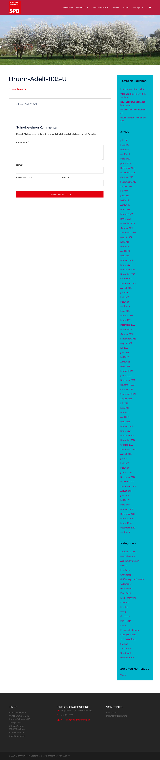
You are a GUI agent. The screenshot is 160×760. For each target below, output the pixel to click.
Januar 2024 (126, 265)
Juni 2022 (124, 352)
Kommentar (22, 142)
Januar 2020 (126, 472)
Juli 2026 (124, 140)
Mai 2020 (124, 467)
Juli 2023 (124, 292)
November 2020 (127, 440)
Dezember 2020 (127, 435)
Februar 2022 (126, 371)
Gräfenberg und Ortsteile (132, 579)
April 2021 (125, 417)
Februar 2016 (126, 518)
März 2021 (125, 421)
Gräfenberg (125, 574)
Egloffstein (125, 570)
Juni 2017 (124, 495)
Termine (115, 7)
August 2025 (126, 186)
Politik (123, 625)
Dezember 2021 (127, 380)
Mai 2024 (124, 246)
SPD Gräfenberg (128, 639)
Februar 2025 (126, 214)
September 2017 (128, 486)
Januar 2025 (126, 218)
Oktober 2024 (126, 228)
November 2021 (127, 384)
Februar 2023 (126, 315)
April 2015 (125, 532)
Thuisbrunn (125, 648)
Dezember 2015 (127, 527)
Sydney (66, 755)
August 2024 (126, 237)
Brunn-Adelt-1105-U (18, 89)
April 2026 (125, 154)
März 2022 (125, 366)
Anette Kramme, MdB (19, 715)
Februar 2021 (126, 426)
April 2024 (125, 251)
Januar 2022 (126, 375)
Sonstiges (137, 7)
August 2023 (126, 288)
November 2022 (127, 329)
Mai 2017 (124, 500)
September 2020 (128, 449)
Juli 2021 (124, 403)
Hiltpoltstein (126, 588)
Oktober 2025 (126, 177)
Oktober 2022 (126, 334)
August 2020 (126, 454)
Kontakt (126, 7)
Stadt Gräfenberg (17, 736)
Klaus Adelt (125, 593)
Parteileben (125, 620)
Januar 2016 (126, 523)
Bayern (123, 565)
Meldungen (68, 7)
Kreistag (124, 607)
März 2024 (125, 255)
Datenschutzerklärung (116, 715)
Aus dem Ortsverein (129, 560)
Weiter (123, 675)
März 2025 (125, 209)
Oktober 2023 (126, 278)
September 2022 (128, 338)
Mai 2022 (124, 357)
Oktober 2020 (126, 444)
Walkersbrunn (127, 657)
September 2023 (128, 283)
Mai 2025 (124, 200)
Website (65, 177)
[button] (150, 8)
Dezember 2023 (127, 269)
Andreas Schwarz (128, 551)
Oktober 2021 (126, 389)
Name (20, 164)
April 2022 (125, 361)
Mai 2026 (124, 149)
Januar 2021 (126, 431)
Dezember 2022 (127, 324)
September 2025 (128, 181)
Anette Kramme (127, 556)
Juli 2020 (124, 458)
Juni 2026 (124, 145)
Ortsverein (80, 7)
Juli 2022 (124, 347)
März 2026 (125, 158)
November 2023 (127, 274)
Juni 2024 (124, 241)
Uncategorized (127, 653)
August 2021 (126, 398)
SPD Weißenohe (16, 726)
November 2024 (127, 223)
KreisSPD (124, 602)
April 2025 (125, 205)
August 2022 (126, 343)
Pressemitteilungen (129, 630)
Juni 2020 (124, 463)
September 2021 (128, 394)
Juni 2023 (124, 297)
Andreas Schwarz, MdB (19, 719)
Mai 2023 (124, 301)
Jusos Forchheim (16, 732)
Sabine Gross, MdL (17, 712)
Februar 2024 (126, 260)
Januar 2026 (126, 163)
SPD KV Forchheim (17, 729)
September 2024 (128, 232)
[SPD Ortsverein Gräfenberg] (15, 7)
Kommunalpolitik (99, 7)
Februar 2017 (126, 509)
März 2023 (125, 311)
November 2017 (127, 481)
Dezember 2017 (127, 477)
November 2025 (127, 172)
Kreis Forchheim (128, 597)
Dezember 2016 (127, 514)
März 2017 (125, 504)
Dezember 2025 (127, 168)
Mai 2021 (124, 412)
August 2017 (126, 490)
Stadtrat (124, 644)
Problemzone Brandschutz (132, 89)
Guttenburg (126, 584)
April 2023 (125, 306)
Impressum (111, 712)
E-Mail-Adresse (24, 177)
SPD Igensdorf (15, 722)
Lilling (123, 611)
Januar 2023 (126, 320)
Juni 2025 (124, 195)
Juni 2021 (124, 408)
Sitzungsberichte (128, 634)
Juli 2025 (124, 191)
